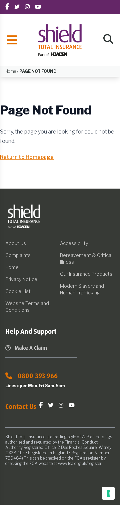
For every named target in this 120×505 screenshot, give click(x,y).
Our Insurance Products (86, 274)
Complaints (18, 255)
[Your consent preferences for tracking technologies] (108, 493)
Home (12, 267)
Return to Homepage (27, 157)
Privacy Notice (21, 279)
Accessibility (74, 243)
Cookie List (18, 291)
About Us (15, 243)
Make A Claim (31, 347)
